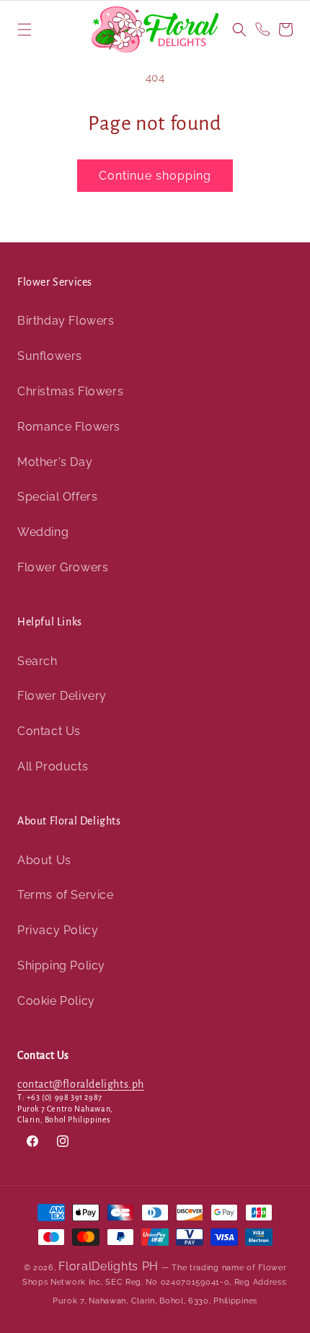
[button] (24, 29)
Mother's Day (54, 462)
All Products (52, 766)
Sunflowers (49, 356)
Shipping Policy (61, 965)
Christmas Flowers (70, 391)
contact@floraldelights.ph (80, 1084)
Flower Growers (62, 567)
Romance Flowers (68, 427)
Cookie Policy (56, 1001)
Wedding (42, 532)
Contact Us (49, 731)
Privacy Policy (57, 930)
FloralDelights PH (108, 1266)
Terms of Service (65, 895)
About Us (44, 860)
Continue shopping (155, 175)
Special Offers (57, 496)
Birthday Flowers (66, 320)
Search (37, 661)
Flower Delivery (62, 696)
